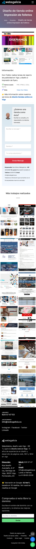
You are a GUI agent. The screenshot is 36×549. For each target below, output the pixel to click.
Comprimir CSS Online (18, 543)
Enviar (18, 520)
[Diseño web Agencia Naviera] (9, 255)
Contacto (9, 538)
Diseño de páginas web (17, 533)
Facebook (16, 428)
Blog (30, 536)
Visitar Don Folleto (22, 90)
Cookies (26, 538)
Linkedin (5, 430)
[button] (32, 2)
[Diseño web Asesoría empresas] (9, 289)
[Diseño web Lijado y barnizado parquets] (9, 323)
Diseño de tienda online (11, 536)
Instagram (6, 428)
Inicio (5, 20)
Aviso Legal (18, 538)
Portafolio (13, 20)
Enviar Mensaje (18, 161)
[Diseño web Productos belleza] (9, 221)
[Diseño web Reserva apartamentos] (9, 356)
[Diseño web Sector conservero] (9, 390)
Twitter (24, 428)
